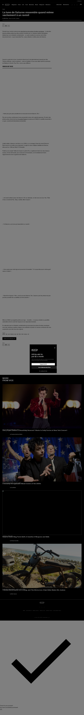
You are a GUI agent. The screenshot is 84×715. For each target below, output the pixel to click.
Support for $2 (43, 364)
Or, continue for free (43, 371)
